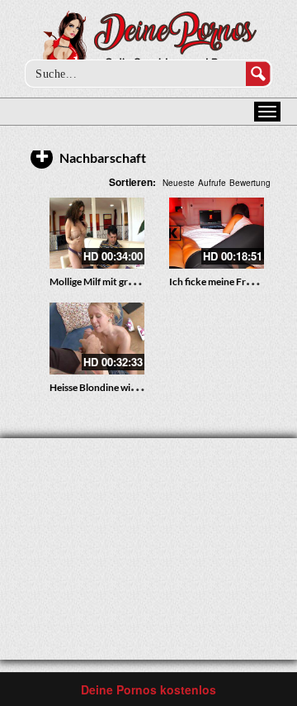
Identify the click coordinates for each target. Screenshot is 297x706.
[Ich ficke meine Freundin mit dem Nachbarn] (216, 233)
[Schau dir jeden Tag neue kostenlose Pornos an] (149, 43)
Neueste (179, 182)
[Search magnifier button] (258, 73)
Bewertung (250, 182)
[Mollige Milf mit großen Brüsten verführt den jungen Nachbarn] (97, 233)
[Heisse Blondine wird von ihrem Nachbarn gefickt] (97, 338)
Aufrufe (212, 182)
